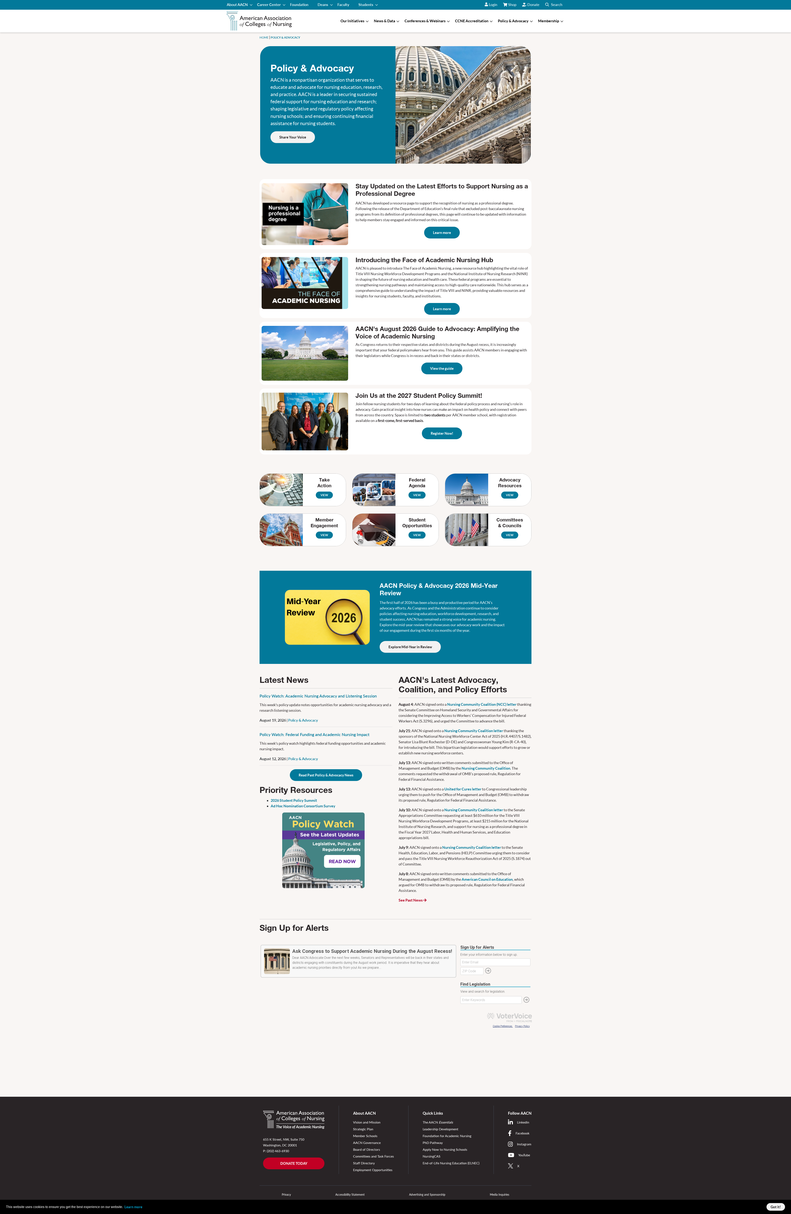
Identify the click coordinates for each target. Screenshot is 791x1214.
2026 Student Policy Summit (294, 800)
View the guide (442, 368)
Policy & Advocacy (303, 720)
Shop (512, 6)
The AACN (438, 1122)
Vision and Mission (366, 1122)
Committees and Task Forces (373, 1156)
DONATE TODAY (293, 1163)
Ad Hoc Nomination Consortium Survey (303, 806)
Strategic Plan (363, 1129)
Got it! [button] (776, 1207)
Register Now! (442, 433)
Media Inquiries (499, 1194)
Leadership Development (440, 1129)
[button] (553, 5)
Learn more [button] (133, 1207)
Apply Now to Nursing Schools (445, 1149)
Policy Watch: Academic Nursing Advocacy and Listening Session (318, 695)
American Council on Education (487, 879)
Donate (533, 4)
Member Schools (365, 1136)
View (324, 495)
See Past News (411, 900)
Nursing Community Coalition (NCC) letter (481, 704)
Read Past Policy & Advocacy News (326, 775)
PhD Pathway (433, 1143)
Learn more (442, 233)
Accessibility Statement (350, 1194)
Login (493, 4)
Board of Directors (366, 1149)
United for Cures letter (462, 789)
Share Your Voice (292, 137)
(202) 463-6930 (278, 1151)
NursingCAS (431, 1156)
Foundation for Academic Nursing (447, 1136)
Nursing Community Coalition (486, 768)
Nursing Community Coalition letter (473, 731)
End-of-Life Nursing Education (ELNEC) (451, 1163)
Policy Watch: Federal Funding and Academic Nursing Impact (314, 734)
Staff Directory (364, 1163)
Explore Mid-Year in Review (410, 647)
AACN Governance (367, 1143)
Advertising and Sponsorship (427, 1194)
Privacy (286, 1194)
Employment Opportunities (372, 1170)
